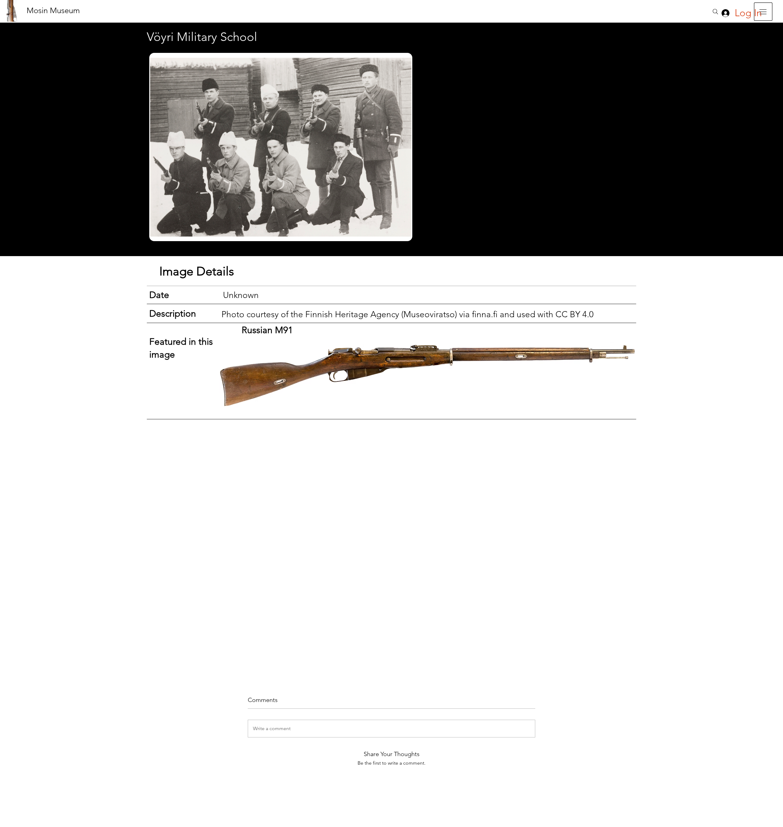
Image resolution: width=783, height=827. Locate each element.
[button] (763, 11)
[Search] (715, 11)
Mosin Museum (53, 10)
